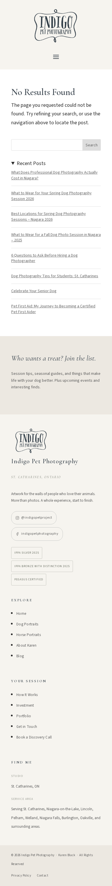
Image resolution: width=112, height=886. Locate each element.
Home (21, 613)
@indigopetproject (36, 517)
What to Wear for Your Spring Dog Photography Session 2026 (51, 196)
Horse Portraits (28, 634)
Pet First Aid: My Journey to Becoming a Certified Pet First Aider (53, 309)
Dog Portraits (27, 624)
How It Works (27, 694)
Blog (20, 656)
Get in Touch (26, 726)
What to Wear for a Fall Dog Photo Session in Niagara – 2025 (56, 237)
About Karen (26, 645)
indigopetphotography (40, 533)
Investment (25, 705)
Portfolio (23, 716)
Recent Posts (31, 163)
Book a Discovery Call (34, 737)
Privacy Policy (21, 875)
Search (92, 145)
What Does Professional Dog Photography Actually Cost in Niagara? (54, 175)
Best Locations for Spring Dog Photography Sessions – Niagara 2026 (48, 216)
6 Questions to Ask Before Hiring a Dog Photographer (44, 258)
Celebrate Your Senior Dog (34, 291)
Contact (42, 875)
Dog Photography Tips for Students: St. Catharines (54, 276)
